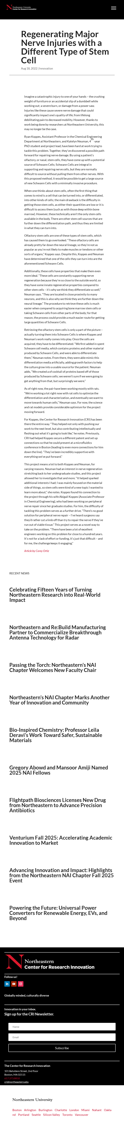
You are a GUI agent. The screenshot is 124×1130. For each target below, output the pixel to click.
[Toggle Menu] (113, 8)
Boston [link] (17, 1110)
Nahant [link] (97, 1110)
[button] (7, 984)
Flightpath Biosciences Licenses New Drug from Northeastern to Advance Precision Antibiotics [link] (57, 805)
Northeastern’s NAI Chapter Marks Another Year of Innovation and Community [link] (59, 700)
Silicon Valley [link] (51, 1114)
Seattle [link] (36, 1114)
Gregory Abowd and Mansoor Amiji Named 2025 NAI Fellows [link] (58, 770)
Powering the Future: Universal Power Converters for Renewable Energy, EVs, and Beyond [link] (58, 913)
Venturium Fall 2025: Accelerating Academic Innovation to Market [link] (60, 840)
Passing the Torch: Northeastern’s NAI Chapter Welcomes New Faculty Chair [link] (52, 667)
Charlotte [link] (61, 1110)
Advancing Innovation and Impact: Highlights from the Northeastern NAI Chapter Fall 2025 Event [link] (61, 875)
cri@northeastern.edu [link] (16, 1081)
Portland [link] (23, 1114)
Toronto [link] (67, 1114)
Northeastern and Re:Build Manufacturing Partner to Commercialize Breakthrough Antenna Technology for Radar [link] (57, 632)
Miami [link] (85, 1110)
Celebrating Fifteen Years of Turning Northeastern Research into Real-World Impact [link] (54, 594)
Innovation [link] (46, 68)
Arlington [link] (30, 1110)
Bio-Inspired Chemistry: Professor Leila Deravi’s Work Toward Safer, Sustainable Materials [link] (55, 735)
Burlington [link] (45, 1110)
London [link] (74, 1110)
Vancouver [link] (81, 1114)
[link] (21, 8)
